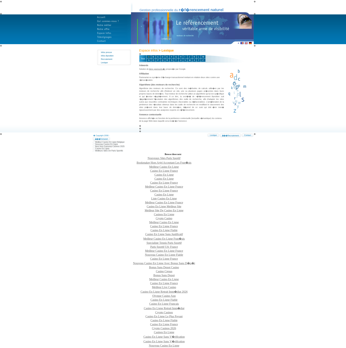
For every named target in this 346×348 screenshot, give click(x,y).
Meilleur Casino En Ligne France (164, 186)
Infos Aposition (107, 56)
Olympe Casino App (164, 295)
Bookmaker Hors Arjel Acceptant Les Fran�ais (164, 162)
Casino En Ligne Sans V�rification (164, 336)
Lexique (104, 62)
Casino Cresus (164, 271)
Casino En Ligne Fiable (164, 230)
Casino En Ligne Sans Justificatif (164, 234)
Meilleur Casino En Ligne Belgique (110, 142)
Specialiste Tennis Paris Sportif (164, 242)
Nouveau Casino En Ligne (106, 144)
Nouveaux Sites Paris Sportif (164, 158)
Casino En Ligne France (164, 170)
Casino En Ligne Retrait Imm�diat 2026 (164, 291)
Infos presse (106, 52)
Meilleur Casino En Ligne (164, 166)
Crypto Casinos (164, 312)
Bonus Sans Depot (164, 275)
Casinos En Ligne (164, 214)
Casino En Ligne (102, 148)
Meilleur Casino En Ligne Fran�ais (164, 238)
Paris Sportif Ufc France (164, 246)
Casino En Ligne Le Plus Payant (164, 316)
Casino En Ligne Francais (164, 303)
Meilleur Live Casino (164, 287)
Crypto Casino (164, 218)
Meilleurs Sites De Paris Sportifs (109, 151)
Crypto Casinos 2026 (164, 328)
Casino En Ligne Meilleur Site (164, 206)
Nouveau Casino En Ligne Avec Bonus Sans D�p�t (164, 263)
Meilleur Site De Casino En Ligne (164, 210)
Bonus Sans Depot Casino (164, 267)
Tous (143, 58)
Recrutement (106, 59)
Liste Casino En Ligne (164, 198)
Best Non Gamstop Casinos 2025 (110, 146)
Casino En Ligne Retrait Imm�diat (164, 308)
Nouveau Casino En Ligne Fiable (164, 254)
